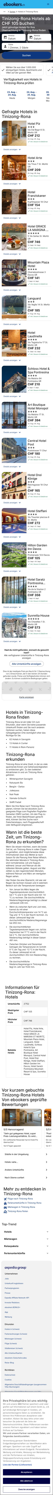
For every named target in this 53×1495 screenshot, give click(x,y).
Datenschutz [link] (10, 1375)
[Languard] (26, 311)
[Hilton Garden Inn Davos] (26, 558)
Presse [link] (7, 1293)
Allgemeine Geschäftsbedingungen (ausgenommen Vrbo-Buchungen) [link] (26, 1385)
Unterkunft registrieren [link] (14, 1283)
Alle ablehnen (26, 1481)
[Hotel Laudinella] (26, 347)
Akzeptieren (26, 1472)
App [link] (6, 1312)
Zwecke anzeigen (26, 1489)
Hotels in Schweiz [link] (12, 1329)
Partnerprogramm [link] (12, 1288)
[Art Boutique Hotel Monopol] (26, 419)
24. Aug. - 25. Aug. (32, 93)
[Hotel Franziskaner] (26, 205)
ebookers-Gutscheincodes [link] (16, 1358)
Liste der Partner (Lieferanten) (17, 1464)
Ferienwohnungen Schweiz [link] (16, 1334)
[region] (26, 1443)
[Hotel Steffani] (26, 524)
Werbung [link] (8, 1317)
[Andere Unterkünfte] (26, 1169)
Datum (12, 38)
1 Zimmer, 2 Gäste (18, 47)
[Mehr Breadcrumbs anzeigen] (4, 11)
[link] (26, 1199)
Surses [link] (12, 11)
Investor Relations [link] (12, 1302)
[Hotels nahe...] (26, 1162)
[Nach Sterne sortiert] (26, 1177)
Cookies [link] (8, 1380)
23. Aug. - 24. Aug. (12, 93)
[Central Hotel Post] (26, 454)
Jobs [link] (7, 1278)
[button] (26, 149)
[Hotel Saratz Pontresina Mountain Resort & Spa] (26, 594)
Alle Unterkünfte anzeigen (26, 663)
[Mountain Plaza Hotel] (26, 276)
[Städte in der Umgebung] (26, 1154)
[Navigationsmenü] (48, 4)
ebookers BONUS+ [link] (12, 1307)
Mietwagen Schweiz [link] (13, 1339)
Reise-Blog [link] (9, 1362)
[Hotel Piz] (26, 137)
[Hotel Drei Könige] (26, 489)
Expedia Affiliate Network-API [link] (17, 1298)
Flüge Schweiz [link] (11, 1343)
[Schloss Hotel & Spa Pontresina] (26, 383)
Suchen (26, 55)
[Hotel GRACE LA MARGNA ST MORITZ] (26, 240)
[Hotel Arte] (26, 171)
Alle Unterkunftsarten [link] (13, 1353)
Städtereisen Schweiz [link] (14, 1348)
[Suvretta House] (26, 629)
